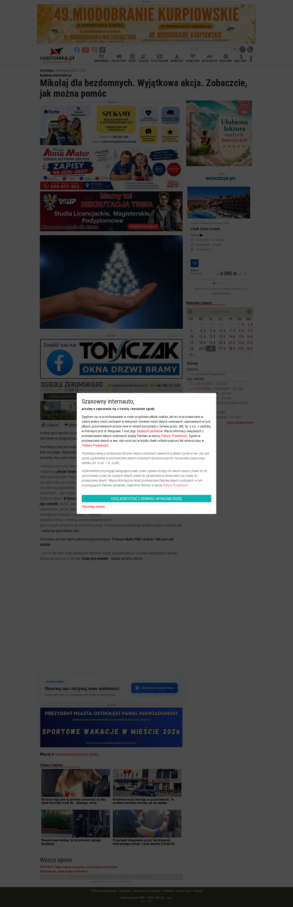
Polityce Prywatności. (176, 485)
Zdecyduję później (93, 506)
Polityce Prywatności (174, 436)
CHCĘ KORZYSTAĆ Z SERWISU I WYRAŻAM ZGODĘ (146, 498)
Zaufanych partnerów (150, 431)
